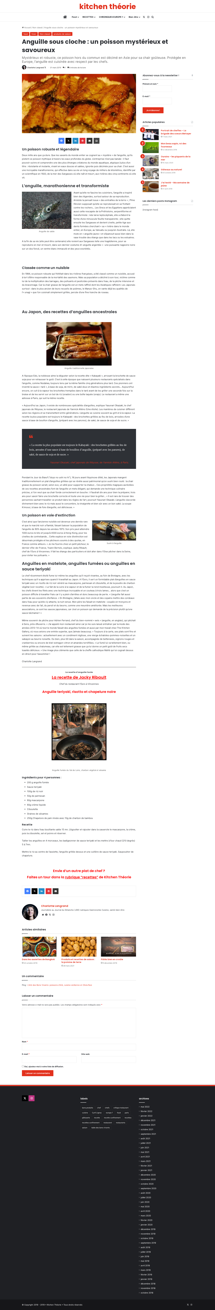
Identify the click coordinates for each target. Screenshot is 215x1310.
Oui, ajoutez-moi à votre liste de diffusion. (44, 1066)
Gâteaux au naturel (171, 169)
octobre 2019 (147, 1238)
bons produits (87, 1108)
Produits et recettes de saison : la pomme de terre (78, 961)
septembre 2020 (148, 1188)
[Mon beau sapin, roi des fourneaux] (151, 147)
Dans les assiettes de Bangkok (38, 959)
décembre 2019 (148, 1229)
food (26, 34)
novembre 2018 (148, 1288)
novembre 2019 (148, 1234)
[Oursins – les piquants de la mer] (151, 160)
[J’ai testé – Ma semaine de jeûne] (151, 186)
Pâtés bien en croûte (112, 959)
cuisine (85, 1113)
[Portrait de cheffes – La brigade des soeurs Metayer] (151, 134)
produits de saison (62, 34)
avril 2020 (145, 1211)
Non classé (37, 27)
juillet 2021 (146, 1143)
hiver (34, 34)
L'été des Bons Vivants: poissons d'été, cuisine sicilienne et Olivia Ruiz (60, 985)
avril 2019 (145, 1265)
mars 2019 (146, 1270)
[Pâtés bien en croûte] (118, 946)
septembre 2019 (148, 1243)
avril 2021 (145, 1156)
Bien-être (133, 17)
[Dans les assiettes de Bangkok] (39, 946)
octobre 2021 (147, 1129)
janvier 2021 (146, 1170)
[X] (50, 915)
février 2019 (146, 1274)
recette (97, 1118)
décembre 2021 (148, 1120)
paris (127, 1113)
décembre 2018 (148, 1283)
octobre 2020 (147, 1184)
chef (99, 1108)
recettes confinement (90, 1123)
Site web (85, 1054)
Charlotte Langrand (35, 67)
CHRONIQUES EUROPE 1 (111, 17)
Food (74, 17)
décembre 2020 (148, 1175)
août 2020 (145, 1193)
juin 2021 (145, 1147)
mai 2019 (145, 1261)
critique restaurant (120, 1108)
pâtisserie (86, 1118)
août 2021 (145, 1138)
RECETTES (87, 17)
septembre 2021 (148, 1134)
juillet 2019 (146, 1252)
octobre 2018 (147, 1293)
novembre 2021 (148, 1125)
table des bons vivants (100, 1127)
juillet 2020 (146, 1197)
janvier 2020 (147, 1225)
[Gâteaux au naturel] (151, 173)
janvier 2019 (146, 1279)
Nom (25, 1041)
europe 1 (109, 1113)
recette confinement (112, 1118)
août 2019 (145, 1247)
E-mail (26, 1054)
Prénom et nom (150, 84)
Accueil (27, 27)
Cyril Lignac (97, 1113)
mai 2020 (145, 1206)
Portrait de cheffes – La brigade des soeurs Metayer (176, 132)
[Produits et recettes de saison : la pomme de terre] (79, 946)
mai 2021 (145, 1152)
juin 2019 (145, 1256)
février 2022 (146, 1111)
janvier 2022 (146, 1116)
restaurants (120, 1123)
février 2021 (146, 1166)
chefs (107, 1108)
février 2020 (146, 1220)
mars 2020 (146, 1215)
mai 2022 (145, 1107)
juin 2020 (145, 1202)
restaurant (108, 1123)
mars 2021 (145, 1161)
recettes (128, 1118)
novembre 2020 (148, 1179)
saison (84, 1127)
